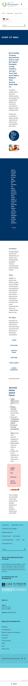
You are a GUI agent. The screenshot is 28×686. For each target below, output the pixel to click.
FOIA (23, 540)
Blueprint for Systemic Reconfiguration (11, 632)
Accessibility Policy (17, 525)
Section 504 (16, 536)
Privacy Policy (6, 536)
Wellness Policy (7, 543)
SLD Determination (8, 540)
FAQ (11, 473)
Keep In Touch (18, 13)
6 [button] (15, 228)
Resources (13, 477)
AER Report (5, 525)
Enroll (3, 13)
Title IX (18, 540)
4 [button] (12, 228)
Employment (10, 13)
